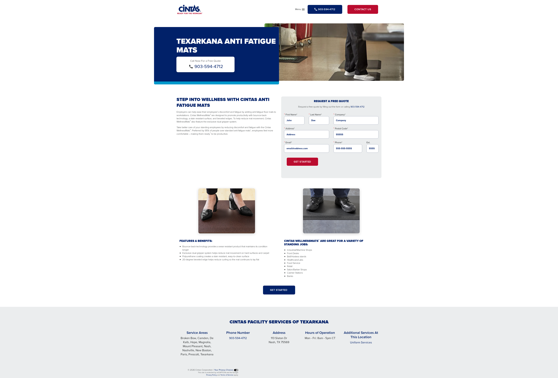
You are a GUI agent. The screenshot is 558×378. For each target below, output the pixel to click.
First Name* (291, 114)
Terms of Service (226, 375)
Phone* (338, 142)
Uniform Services (361, 342)
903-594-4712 (208, 66)
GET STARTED (279, 290)
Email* (289, 142)
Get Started (302, 162)
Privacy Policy (211, 375)
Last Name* (316, 114)
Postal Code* (341, 128)
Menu (300, 10)
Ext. (368, 142)
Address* (290, 128)
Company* (340, 114)
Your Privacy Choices (224, 369)
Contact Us (362, 9)
